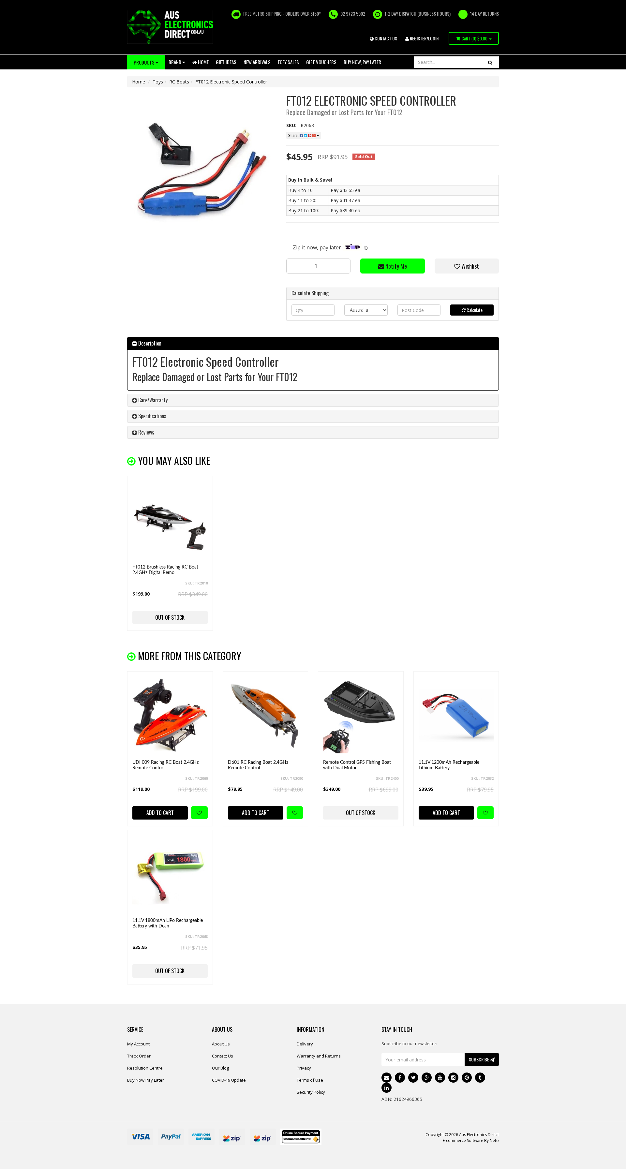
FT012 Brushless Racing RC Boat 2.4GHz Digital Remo (165, 570)
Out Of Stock (170, 617)
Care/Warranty (152, 400)
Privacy (304, 1068)
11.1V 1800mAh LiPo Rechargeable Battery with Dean (167, 923)
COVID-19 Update (229, 1080)
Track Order (139, 1056)
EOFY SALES (288, 62)
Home (203, 62)
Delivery (305, 1044)
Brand (175, 62)
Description (149, 343)
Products (145, 62)
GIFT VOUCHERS (321, 62)
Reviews (145, 432)
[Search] (490, 62)
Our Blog (220, 1068)
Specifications (151, 416)
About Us (221, 1044)
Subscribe (479, 1059)
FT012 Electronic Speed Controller (231, 82)
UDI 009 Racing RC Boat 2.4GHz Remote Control (165, 765)
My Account (138, 1044)
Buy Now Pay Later (145, 1080)
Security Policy (311, 1092)
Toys (158, 82)
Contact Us (222, 1056)
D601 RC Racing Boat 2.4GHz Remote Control (258, 765)
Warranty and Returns (319, 1056)
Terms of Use (310, 1080)
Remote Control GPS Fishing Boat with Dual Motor (357, 765)
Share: (294, 135)
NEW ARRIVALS (257, 62)
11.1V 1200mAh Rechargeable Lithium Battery (449, 765)
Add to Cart (160, 813)
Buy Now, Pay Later (362, 62)
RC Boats (179, 82)
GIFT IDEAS (226, 62)
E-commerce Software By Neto (471, 1140)
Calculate (474, 309)
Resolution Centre (145, 1068)
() (474, 38)
